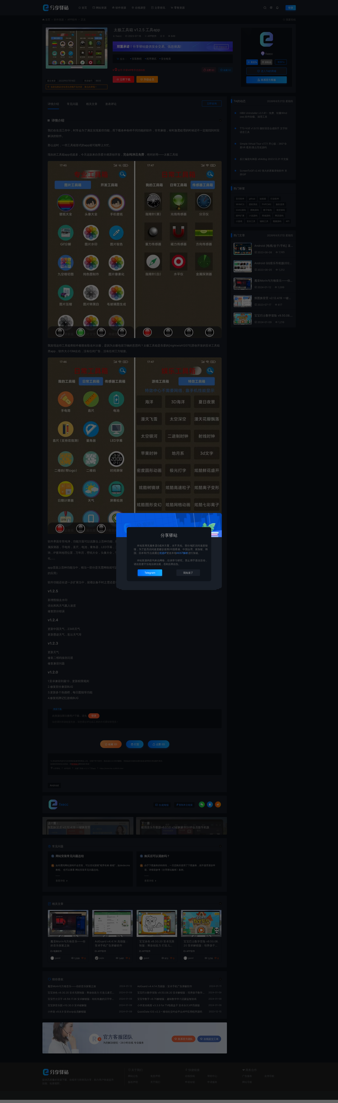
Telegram (150, 572)
